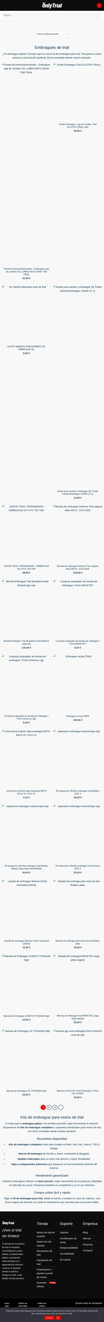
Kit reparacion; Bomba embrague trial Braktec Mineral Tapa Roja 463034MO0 (26, 867)
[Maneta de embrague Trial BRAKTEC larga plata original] (77, 983)
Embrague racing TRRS (77, 716)
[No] (100, 1315)
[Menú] (4, 5)
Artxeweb (97, 1303)
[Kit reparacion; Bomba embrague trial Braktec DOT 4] (77, 758)
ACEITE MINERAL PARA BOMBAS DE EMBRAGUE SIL (26, 348)
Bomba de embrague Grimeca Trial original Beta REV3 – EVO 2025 (77, 567)
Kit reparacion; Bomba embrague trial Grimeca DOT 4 (78, 867)
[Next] (60, 1107)
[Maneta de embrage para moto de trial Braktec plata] (77, 908)
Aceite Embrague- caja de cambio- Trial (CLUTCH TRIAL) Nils (78, 125)
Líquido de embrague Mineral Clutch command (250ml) (26, 942)
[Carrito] (99, 5)
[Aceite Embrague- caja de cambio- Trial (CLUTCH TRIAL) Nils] (77, 92)
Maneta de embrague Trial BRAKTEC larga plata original (78, 1017)
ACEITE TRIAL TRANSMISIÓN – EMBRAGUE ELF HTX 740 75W (26, 567)
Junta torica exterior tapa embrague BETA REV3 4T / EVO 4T (26, 792)
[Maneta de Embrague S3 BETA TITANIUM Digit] (26, 983)
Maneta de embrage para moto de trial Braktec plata (78, 942)
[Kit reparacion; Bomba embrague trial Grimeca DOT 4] (77, 833)
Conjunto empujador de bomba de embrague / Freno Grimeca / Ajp (26, 717)
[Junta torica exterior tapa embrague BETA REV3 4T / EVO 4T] (26, 758)
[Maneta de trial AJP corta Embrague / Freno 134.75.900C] (77, 1058)
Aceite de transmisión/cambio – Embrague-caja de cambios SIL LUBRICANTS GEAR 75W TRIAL (26, 272)
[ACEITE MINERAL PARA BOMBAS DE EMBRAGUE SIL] (26, 314)
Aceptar (49, 1318)
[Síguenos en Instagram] (85, 1256)
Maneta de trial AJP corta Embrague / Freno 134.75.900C (78, 1092)
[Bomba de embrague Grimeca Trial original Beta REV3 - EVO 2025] (77, 534)
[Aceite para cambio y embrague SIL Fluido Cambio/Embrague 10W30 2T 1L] (77, 386)
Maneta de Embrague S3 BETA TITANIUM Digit (26, 1016)
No (58, 1318)
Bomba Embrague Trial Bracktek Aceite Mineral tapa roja (26, 642)
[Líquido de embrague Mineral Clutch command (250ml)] (26, 908)
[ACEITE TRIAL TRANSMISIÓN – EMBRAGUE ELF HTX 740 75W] (26, 534)
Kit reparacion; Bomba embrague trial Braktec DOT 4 (78, 792)
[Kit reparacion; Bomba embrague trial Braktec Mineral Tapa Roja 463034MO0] (26, 833)
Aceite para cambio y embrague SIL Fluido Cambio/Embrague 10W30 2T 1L (77, 492)
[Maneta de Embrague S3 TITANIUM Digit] (26, 1058)
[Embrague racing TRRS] (77, 684)
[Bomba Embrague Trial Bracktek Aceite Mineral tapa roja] (26, 609)
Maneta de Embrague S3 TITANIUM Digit (26, 1091)
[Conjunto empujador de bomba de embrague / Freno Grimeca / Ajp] (26, 684)
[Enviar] (98, 15)
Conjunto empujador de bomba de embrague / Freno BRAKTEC (78, 642)
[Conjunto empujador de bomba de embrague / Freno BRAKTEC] (77, 609)
